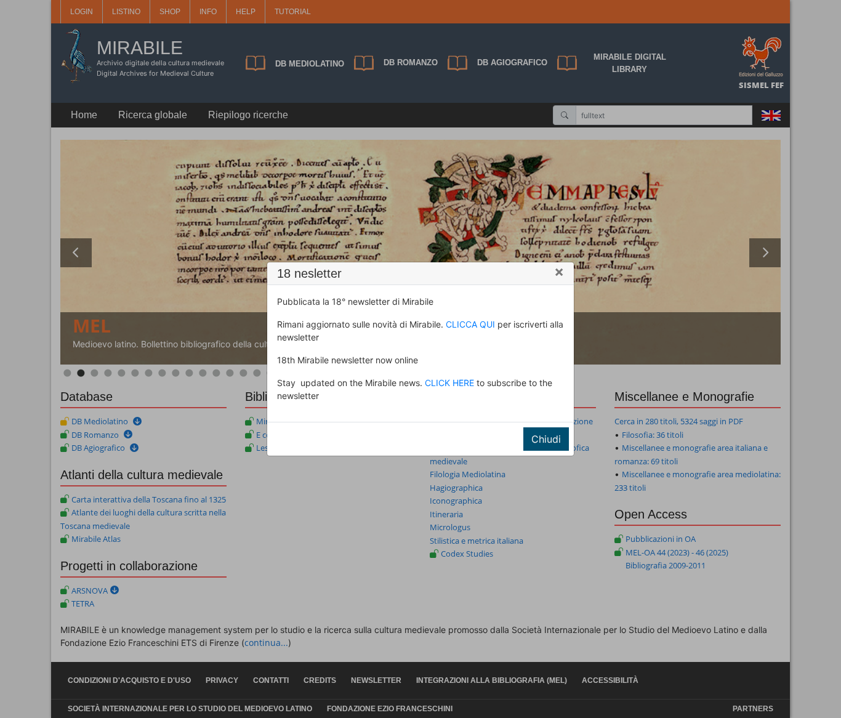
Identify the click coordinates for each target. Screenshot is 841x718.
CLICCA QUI (470, 324)
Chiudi (546, 439)
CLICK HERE (449, 382)
